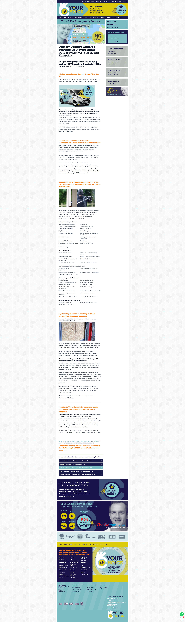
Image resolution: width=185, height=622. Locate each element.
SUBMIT (117, 41)
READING (72, 569)
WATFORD (83, 572)
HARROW (61, 574)
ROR (101, 588)
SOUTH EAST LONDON (73, 575)
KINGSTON (72, 557)
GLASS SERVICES (75, 591)
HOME (60, 17)
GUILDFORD (62, 572)
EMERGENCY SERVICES (81, 17)
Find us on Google (111, 609)
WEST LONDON (84, 574)
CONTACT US (118, 17)
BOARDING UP (90, 587)
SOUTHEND (72, 577)
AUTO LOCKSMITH (76, 587)
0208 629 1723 (106, 1)
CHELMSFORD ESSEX (62, 563)
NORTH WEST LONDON (73, 565)
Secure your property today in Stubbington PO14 (74, 441)
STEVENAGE (83, 560)
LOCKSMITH (74, 586)
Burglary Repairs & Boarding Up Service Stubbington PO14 (81, 467)
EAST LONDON (62, 569)
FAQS (102, 17)
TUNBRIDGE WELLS (85, 567)
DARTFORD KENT (63, 567)
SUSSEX (82, 565)
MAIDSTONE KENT (74, 561)
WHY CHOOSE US (68, 17)
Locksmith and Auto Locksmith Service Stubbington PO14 (81, 460)
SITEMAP (102, 586)
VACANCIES (109, 17)
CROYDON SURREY (63, 565)
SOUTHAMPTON (74, 579)
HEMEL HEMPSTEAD (64, 576)
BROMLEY (61, 559)
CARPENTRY (90, 591)
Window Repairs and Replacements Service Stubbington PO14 (81, 474)
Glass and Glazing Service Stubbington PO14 (81, 464)
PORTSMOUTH (73, 567)
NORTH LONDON (74, 562)
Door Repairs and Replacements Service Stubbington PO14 (81, 471)
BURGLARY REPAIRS (91, 586)
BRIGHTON (62, 557)
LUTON (71, 559)
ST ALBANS (83, 562)
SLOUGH (72, 572)
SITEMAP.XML (103, 587)
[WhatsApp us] (182, 614)
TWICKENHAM (84, 569)
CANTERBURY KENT (64, 561)
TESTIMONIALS (94, 17)
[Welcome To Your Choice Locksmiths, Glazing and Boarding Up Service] (116, 614)
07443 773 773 (122, 1)
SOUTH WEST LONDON (84, 558)
